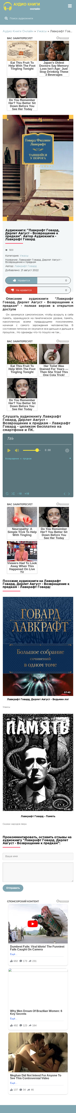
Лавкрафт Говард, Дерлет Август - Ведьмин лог (38, 699)
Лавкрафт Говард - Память (38, 816)
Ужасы (24, 256)
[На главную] (22, 6)
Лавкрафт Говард (25, 266)
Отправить (13, 888)
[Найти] (6, 18)
